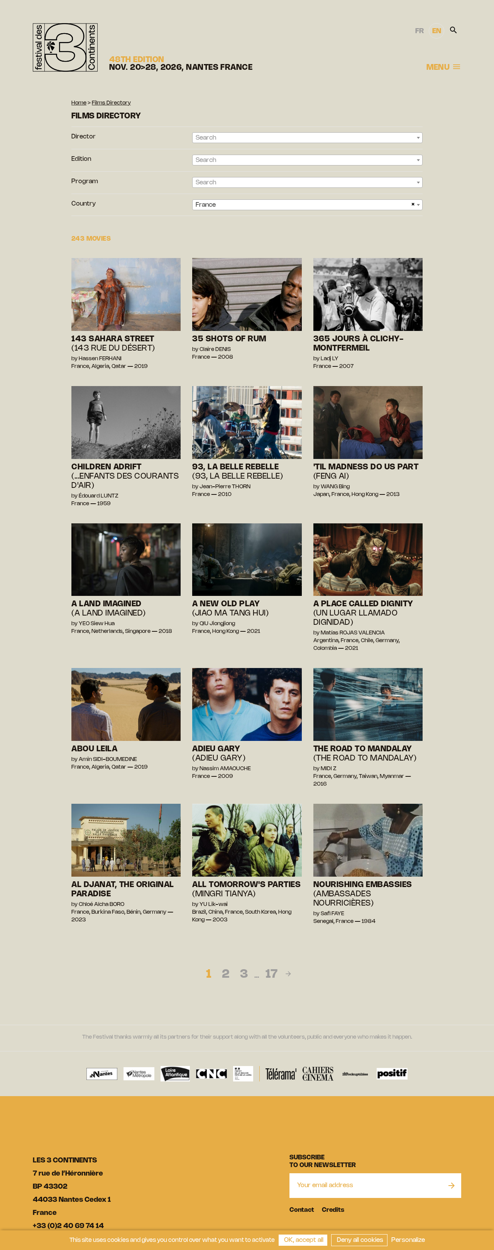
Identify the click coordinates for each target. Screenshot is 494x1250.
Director (83, 137)
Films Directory (111, 103)
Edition (81, 159)
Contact (301, 1210)
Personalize (408, 1240)
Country (83, 204)
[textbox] (307, 138)
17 (272, 974)
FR (419, 31)
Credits (333, 1210)
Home (78, 103)
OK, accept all (303, 1240)
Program (84, 181)
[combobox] (307, 137)
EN (436, 31)
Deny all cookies (359, 1240)
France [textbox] (206, 205)
